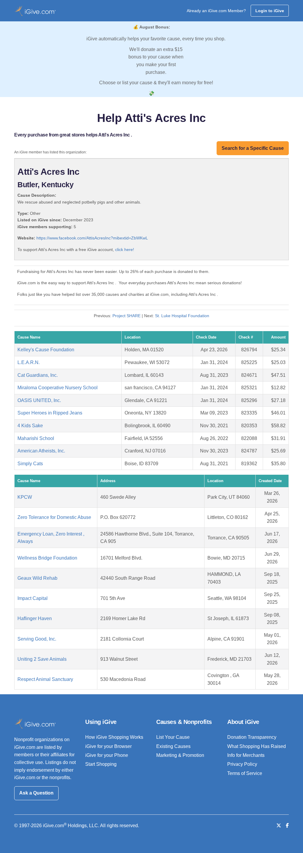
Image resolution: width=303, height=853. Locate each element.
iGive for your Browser (108, 746)
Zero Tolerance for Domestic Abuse (54, 517)
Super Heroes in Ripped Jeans (49, 412)
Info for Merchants (246, 755)
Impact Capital (32, 598)
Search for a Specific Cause (253, 148)
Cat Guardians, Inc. (37, 375)
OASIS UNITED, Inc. (39, 400)
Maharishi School (35, 438)
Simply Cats (30, 463)
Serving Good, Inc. (36, 638)
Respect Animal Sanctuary (45, 679)
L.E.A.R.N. (28, 362)
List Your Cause (173, 737)
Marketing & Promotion (180, 755)
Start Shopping (101, 764)
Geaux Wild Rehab (37, 578)
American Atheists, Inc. (41, 450)
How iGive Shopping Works (114, 737)
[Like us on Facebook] (287, 825)
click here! (124, 249)
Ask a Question (36, 792)
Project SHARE (126, 315)
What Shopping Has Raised (256, 746)
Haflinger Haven (34, 618)
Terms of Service (244, 773)
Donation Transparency (251, 737)
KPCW (24, 497)
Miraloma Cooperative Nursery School (57, 387)
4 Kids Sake (30, 425)
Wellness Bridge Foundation (47, 557)
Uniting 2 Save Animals (42, 659)
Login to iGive (269, 10)
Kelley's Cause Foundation (45, 349)
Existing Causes (173, 746)
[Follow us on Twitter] (278, 825)
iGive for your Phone (106, 755)
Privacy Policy (242, 764)
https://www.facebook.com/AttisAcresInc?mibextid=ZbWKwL (92, 238)
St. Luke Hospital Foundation (182, 315)
